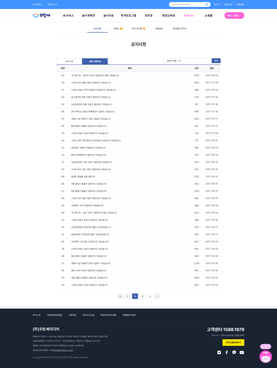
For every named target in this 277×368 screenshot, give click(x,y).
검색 (216, 61)
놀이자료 (108, 15)
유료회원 (240, 4)
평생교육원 (168, 15)
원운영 (148, 15)
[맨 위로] (265, 346)
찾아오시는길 (88, 315)
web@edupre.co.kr (63, 350)
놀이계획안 (88, 15)
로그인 (217, 4)
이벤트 (116, 28)
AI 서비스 (68, 15)
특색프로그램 (128, 15)
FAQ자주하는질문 (108, 315)
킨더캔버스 (37, 4)
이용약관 (72, 315)
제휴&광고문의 (129, 315)
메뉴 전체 (232, 15)
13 (150, 296)
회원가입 (228, 4)
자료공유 (159, 28)
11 (135, 296)
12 (142, 296)
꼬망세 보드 (53, 4)
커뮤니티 (189, 15)
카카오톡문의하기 (233, 342)
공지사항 (97, 28)
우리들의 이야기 (180, 28)
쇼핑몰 (209, 15)
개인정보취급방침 (54, 315)
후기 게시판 (137, 28)
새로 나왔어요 (95, 61)
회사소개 (36, 315)
